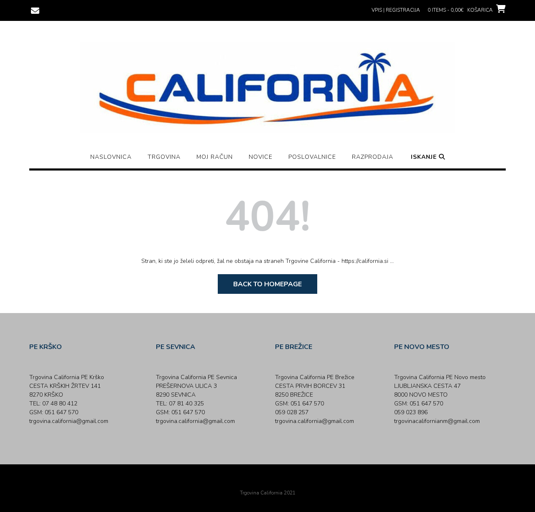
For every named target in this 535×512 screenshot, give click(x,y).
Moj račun (214, 157)
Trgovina (164, 157)
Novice (261, 157)
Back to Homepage (267, 284)
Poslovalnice (312, 157)
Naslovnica (111, 157)
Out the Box (279, 481)
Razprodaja (372, 157)
